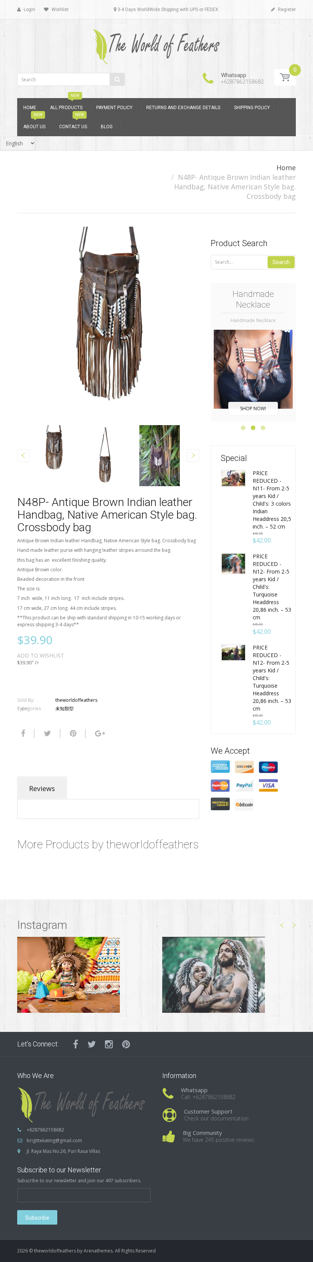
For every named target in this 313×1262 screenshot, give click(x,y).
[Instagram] (109, 1044)
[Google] (99, 733)
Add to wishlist (40, 655)
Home (286, 167)
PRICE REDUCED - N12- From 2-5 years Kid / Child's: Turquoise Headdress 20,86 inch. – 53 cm (272, 587)
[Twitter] (46, 733)
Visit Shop (84, 974)
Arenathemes (98, 1250)
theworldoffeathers (76, 700)
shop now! (253, 408)
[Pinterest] (126, 1044)
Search (281, 262)
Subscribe (37, 1218)
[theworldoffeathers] (156, 43)
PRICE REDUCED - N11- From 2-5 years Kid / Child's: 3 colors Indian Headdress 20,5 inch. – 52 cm (272, 499)
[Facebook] (22, 733)
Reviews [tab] (42, 788)
